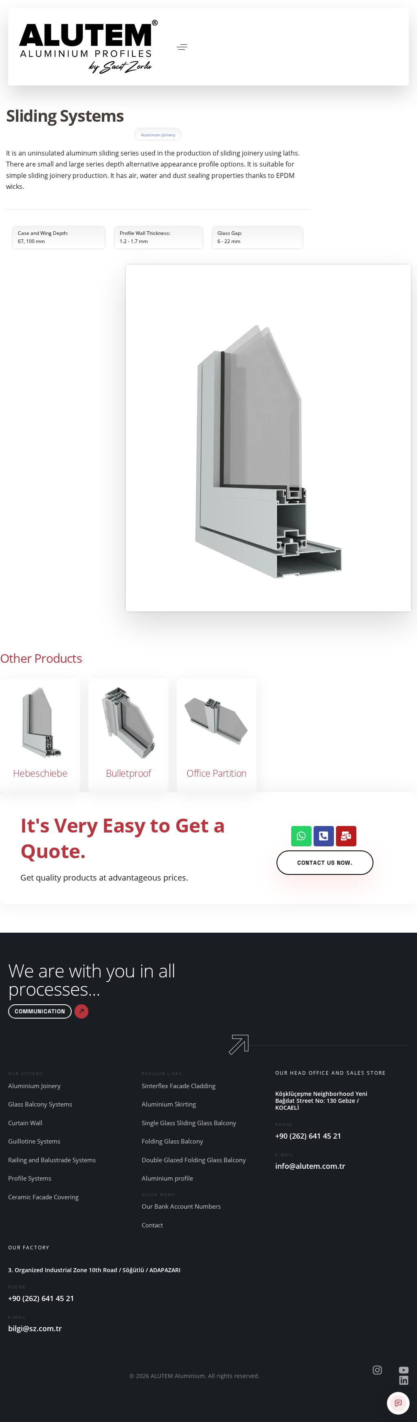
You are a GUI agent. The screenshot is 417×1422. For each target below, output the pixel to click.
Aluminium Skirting (169, 1104)
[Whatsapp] (301, 836)
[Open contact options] (398, 1403)
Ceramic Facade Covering (43, 1197)
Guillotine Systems (34, 1141)
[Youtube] (404, 1370)
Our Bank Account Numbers (181, 1206)
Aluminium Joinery (34, 1086)
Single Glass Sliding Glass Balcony (189, 1123)
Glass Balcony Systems (40, 1104)
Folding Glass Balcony (172, 1141)
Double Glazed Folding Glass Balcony (194, 1160)
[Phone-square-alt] (324, 836)
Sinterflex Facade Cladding (178, 1086)
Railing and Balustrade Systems (52, 1160)
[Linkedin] (404, 1380)
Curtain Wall (25, 1123)
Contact (152, 1225)
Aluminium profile (167, 1178)
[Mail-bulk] (346, 836)
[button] (182, 47)
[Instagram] (377, 1370)
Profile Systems (29, 1178)
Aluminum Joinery (158, 135)
